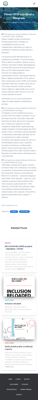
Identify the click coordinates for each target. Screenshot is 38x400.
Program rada (12, 389)
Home (10, 379)
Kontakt (19, 394)
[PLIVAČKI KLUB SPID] (6, 3)
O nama (18, 379)
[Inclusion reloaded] (19, 286)
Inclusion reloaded (13, 304)
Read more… (21, 269)
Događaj (14, 211)
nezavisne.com (11, 205)
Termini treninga (26, 389)
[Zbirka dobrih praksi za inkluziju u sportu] (19, 329)
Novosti (27, 379)
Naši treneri (14, 384)
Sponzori (25, 384)
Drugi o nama (24, 211)
